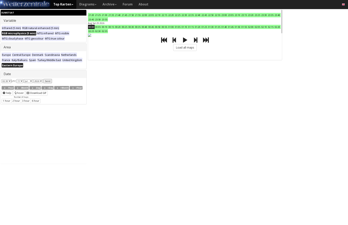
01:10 (184, 26)
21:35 (111, 15)
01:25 (204, 26)
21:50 (131, 15)
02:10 (264, 26)
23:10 (237, 15)
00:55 (164, 26)
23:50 (98, 19)
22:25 (177, 15)
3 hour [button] (26, 101)
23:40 (277, 15)
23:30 (264, 15)
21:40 (118, 15)
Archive (109, 4)
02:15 (270, 26)
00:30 (131, 26)
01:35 (217, 26)
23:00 (224, 15)
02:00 (251, 26)
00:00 (91, 26)
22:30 (184, 15)
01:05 (177, 26)
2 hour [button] (16, 101)
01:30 (211, 26)
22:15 (164, 15)
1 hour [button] (6, 101)
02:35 (104, 31)
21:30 (104, 15)
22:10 (158, 15)
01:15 (191, 26)
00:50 (158, 26)
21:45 (124, 15)
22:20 (171, 15)
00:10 (104, 26)
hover (20, 93)
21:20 (91, 15)
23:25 (257, 15)
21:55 (138, 15)
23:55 (104, 19)
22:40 (197, 15)
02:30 (98, 31)
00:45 (151, 26)
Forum (128, 4)
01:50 (237, 26)
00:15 (111, 26)
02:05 (257, 26)
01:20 (197, 26)
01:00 (171, 26)
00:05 (98, 26)
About (143, 4)
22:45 (204, 15)
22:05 (151, 15)
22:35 (191, 15)
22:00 (144, 15)
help (8, 93)
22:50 (211, 15)
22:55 (217, 15)
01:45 (231, 26)
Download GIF (38, 93)
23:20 (251, 15)
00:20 (118, 26)
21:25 (98, 15)
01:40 (224, 26)
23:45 (91, 19)
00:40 (144, 26)
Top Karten (62, 4)
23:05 (231, 15)
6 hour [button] (35, 101)
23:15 (244, 15)
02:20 (277, 26)
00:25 (124, 26)
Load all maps (185, 47)
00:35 (138, 26)
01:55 (244, 26)
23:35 (270, 15)
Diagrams (86, 4)
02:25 (91, 31)
